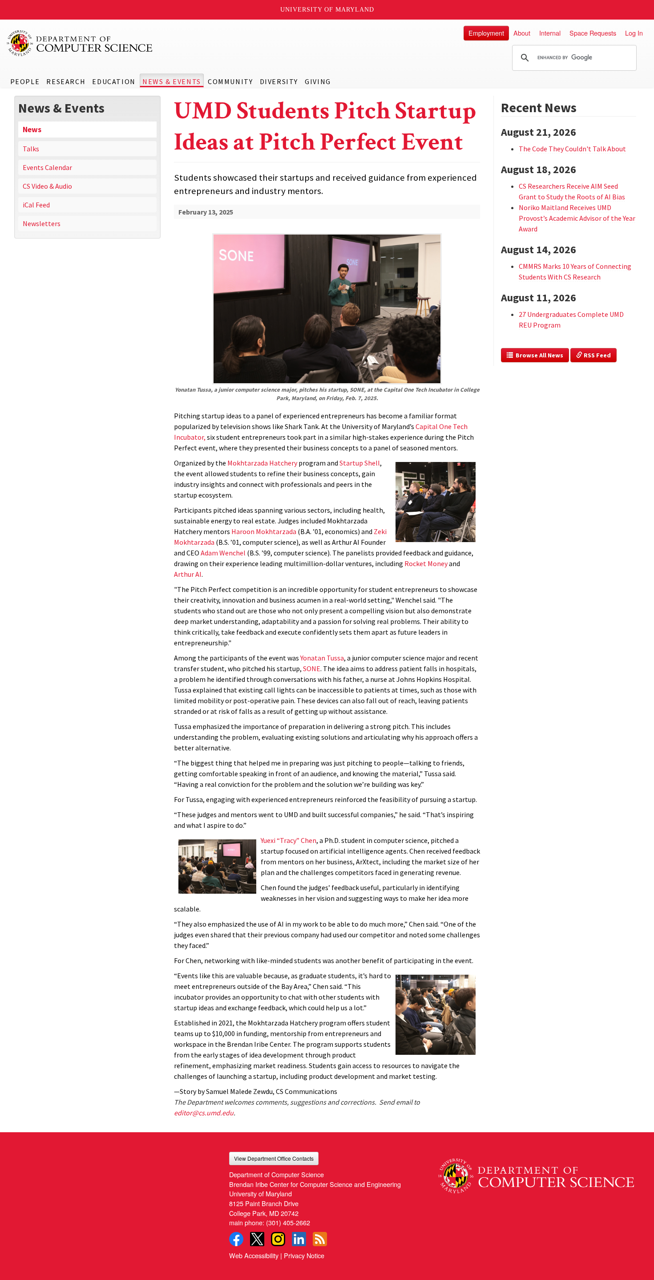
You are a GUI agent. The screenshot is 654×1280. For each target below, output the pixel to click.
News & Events (171, 81)
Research (65, 81)
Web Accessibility (254, 1255)
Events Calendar (47, 167)
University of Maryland (327, 9)
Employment (486, 32)
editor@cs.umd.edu (204, 1112)
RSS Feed (596, 355)
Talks (31, 148)
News (32, 129)
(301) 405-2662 (288, 1222)
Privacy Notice (304, 1255)
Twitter (257, 1239)
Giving (318, 81)
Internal (550, 32)
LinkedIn (299, 1239)
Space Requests (592, 32)
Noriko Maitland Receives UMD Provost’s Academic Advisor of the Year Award (577, 218)
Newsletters (42, 223)
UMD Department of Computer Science (80, 43)
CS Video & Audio (47, 186)
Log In (634, 32)
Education (113, 81)
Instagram (278, 1239)
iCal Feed (36, 204)
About (521, 32)
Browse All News (538, 355)
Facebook (236, 1239)
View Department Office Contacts (274, 1158)
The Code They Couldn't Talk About (572, 148)
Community (230, 81)
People (25, 81)
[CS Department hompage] (536, 1172)
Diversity (279, 81)
